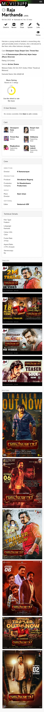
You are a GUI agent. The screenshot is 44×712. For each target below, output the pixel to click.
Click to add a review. (28, 114)
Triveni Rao (34, 51)
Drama (16, 64)
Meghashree (15, 146)
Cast (6, 122)
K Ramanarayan (23, 171)
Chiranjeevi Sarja (12, 51)
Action (10, 64)
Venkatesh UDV (23, 204)
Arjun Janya (21, 194)
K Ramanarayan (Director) (16, 54)
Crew (6, 161)
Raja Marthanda (12, 12)
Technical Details (11, 214)
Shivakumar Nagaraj (25, 179)
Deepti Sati (24, 51)
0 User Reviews (10, 108)
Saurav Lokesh (33, 147)
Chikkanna (34, 137)
